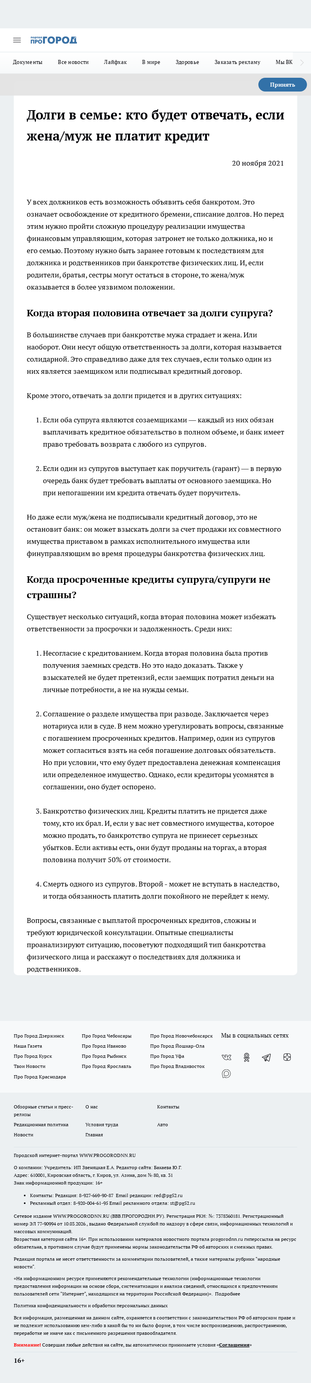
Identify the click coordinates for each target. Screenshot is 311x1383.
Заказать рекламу (237, 62)
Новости (23, 1135)
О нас (91, 1107)
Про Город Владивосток (177, 1066)
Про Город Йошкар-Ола (177, 1046)
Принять (282, 84)
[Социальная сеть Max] (226, 1073)
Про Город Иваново (104, 1046)
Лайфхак (115, 62)
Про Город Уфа (167, 1056)
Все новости (73, 62)
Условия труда (101, 1124)
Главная (94, 1135)
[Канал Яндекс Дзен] (287, 1057)
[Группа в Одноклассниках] (246, 1057)
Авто (162, 1124)
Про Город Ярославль (106, 1066)
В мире (151, 62)
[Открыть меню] (17, 40)
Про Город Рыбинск (104, 1056)
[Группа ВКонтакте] (226, 1057)
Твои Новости (29, 1066)
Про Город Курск (33, 1056)
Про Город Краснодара (40, 1077)
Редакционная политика (41, 1124)
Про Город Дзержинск (39, 1036)
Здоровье (187, 62)
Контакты (168, 1107)
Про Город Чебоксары (107, 1036)
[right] (302, 62)
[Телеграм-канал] (267, 1057)
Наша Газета (28, 1046)
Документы (28, 62)
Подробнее (227, 1294)
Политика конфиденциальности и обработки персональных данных (91, 1305)
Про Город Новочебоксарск (181, 1036)
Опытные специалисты (194, 932)
